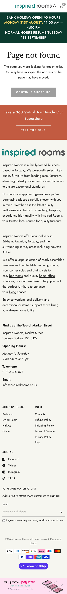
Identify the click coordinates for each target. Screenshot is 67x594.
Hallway (6, 426)
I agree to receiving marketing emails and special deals (35, 520)
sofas (22, 270)
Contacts (40, 414)
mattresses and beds (16, 210)
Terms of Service (45, 431)
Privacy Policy (43, 437)
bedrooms (16, 275)
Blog (37, 442)
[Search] (55, 6)
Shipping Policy (44, 426)
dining (37, 270)
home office (47, 275)
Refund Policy (43, 420)
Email (5, 504)
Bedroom (7, 414)
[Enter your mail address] (61, 511)
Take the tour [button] (33, 130)
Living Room (9, 420)
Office (6, 431)
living (12, 292)
